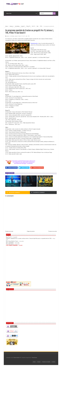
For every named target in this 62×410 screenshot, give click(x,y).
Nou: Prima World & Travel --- (15, 241)
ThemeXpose (34, 357)
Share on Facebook (12, 167)
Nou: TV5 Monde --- (12, 242)
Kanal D (16, 36)
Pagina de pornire (31, 231)
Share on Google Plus (38, 167)
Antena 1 (8, 36)
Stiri (26, 36)
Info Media (12, 36)
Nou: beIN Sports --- (12, 243)
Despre (38, 361)
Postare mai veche (52, 231)
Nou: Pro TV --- (11, 237)
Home (34, 361)
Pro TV (23, 36)
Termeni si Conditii (46, 361)
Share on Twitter (25, 167)
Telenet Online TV (17, 357)
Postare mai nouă (9, 231)
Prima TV (20, 36)
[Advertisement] (33, 20)
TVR (28, 36)
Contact (53, 361)
